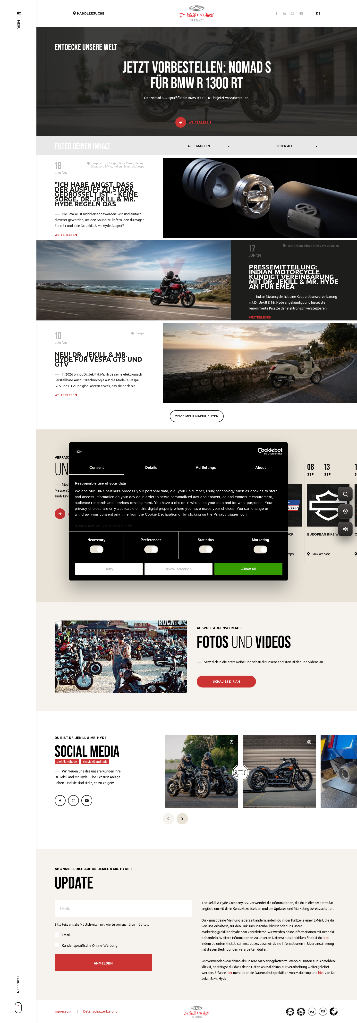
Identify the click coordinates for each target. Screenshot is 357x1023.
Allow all (248, 569)
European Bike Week (326, 534)
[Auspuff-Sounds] (345, 529)
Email (66, 935)
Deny (108, 569)
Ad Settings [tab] (206, 467)
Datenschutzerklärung (100, 1011)
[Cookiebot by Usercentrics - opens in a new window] (261, 451)
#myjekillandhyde (95, 761)
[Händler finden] (345, 511)
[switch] (151, 549)
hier (325, 938)
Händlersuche (90, 13)
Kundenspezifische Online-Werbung (90, 946)
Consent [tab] (96, 467)
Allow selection (179, 569)
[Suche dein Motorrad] (345, 494)
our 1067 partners (105, 491)
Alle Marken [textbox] (198, 146)
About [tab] (260, 467)
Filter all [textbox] (284, 146)
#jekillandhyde (66, 761)
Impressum (63, 1011)
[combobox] (207, 146)
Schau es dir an (226, 681)
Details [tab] (151, 467)
